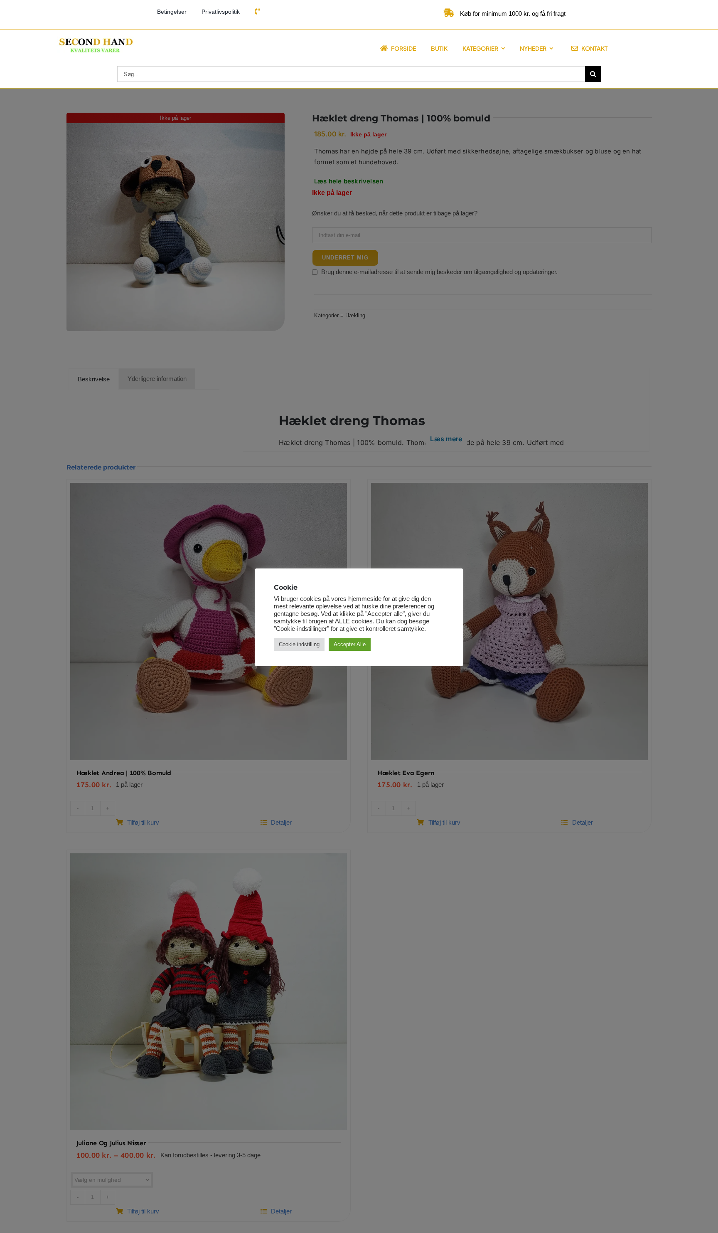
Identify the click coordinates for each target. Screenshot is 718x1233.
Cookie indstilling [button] (299, 644)
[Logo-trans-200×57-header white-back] (95, 39)
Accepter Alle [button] (350, 644)
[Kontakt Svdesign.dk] (257, 11)
